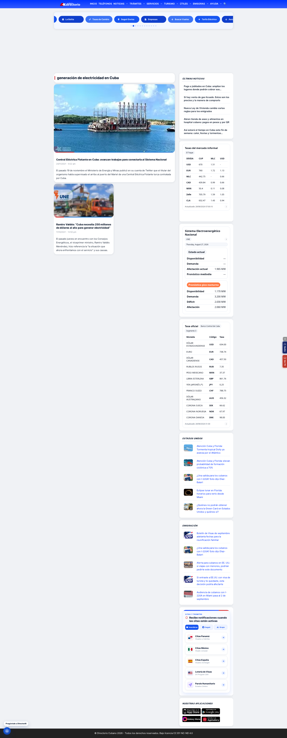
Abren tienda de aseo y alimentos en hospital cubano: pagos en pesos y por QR (206, 121)
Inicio (93, 3)
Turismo (169, 3)
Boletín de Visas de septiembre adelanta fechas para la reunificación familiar (213, 536)
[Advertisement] (143, 51)
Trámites (135, 3)
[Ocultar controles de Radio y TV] (285, 339)
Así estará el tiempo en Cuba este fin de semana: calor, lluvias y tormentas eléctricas (205, 132)
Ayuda (214, 3)
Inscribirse (193, 627)
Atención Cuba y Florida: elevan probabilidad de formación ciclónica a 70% (213, 464)
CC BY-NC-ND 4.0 (183, 733)
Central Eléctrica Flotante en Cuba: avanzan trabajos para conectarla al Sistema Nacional (111, 159)
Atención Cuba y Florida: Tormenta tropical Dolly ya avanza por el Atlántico (210, 449)
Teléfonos (105, 3)
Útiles (184, 3)
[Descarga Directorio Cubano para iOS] (191, 713)
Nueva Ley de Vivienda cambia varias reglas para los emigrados (204, 110)
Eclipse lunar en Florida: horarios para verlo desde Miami (210, 494)
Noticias (118, 3)
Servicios (153, 3)
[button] (285, 347)
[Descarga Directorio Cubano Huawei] (211, 721)
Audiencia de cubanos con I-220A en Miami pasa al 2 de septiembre (212, 595)
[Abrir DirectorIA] (7, 731)
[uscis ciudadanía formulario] (189, 594)
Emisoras (199, 3)
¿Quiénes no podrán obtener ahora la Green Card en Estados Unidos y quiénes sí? (213, 508)
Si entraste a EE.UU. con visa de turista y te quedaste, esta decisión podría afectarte (213, 581)
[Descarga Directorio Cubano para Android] (211, 713)
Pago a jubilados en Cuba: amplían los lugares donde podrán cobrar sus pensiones (204, 88)
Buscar (225, 4)
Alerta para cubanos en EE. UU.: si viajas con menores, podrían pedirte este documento (213, 566)
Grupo (222, 627)
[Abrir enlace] (189, 447)
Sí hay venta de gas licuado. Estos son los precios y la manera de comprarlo (206, 99)
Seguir (207, 627)
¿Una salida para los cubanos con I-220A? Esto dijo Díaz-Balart (212, 479)
